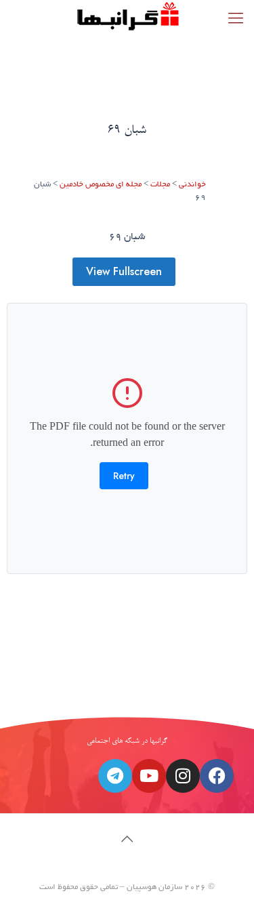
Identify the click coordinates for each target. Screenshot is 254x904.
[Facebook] (217, 776)
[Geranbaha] (127, 17)
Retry (124, 475)
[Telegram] (115, 776)
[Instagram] (183, 776)
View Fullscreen (124, 271)
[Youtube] (149, 776)
